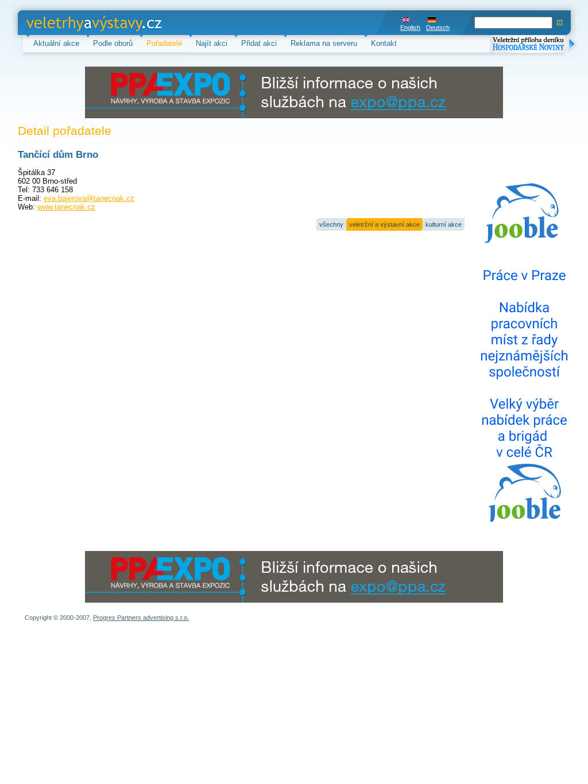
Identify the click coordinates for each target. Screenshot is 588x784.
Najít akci (211, 43)
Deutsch (438, 27)
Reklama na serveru (324, 43)
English (410, 27)
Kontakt (384, 43)
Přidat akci (259, 43)
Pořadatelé (164, 43)
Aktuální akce (56, 43)
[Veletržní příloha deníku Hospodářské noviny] (533, 45)
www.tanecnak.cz (66, 207)
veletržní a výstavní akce (384, 224)
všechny (331, 224)
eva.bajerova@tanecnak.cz (89, 198)
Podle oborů (113, 43)
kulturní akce (443, 224)
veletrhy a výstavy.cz (62, 22)
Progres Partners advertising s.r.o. (141, 617)
